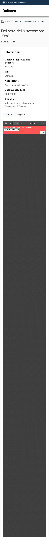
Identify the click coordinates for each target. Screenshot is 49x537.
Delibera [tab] (8, 114)
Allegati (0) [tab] (21, 114)
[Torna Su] (40, 528)
